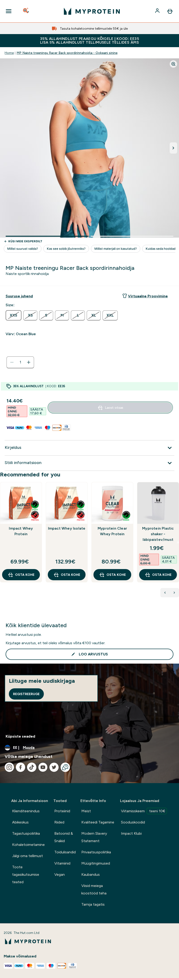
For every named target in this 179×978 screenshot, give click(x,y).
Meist (86, 811)
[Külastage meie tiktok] (31, 767)
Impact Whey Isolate (67, 528)
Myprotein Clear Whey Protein (112, 531)
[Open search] (26, 11)
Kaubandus (90, 874)
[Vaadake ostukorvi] (170, 11)
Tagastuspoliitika (26, 833)
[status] (20, 362)
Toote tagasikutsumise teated (25, 874)
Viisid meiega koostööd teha (94, 889)
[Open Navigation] (8, 11)
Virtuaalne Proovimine (148, 296)
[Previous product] (165, 592)
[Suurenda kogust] (29, 362)
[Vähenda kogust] (12, 362)
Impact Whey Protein (21, 531)
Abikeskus (20, 822)
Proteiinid (62, 811)
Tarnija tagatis (93, 904)
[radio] (13, 315)
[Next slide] (178, 542)
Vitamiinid (62, 863)
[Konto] (158, 11)
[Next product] (174, 592)
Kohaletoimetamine (28, 845)
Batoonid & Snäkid (63, 837)
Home (9, 53)
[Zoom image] (173, 64)
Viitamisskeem (143, 811)
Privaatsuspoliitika (96, 852)
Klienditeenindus (26, 811)
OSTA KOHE (24, 575)
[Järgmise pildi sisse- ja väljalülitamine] (173, 148)
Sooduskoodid (133, 822)
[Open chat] (65, 767)
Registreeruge (26, 694)
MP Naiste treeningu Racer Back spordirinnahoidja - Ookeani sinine (67, 53)
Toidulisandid (65, 852)
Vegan (59, 874)
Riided (59, 822)
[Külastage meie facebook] (20, 767)
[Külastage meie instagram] (9, 767)
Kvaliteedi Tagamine (97, 822)
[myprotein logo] (92, 11)
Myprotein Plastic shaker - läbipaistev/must (158, 534)
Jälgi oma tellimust (27, 856)
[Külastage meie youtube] (43, 767)
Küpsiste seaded (20, 736)
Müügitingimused (95, 863)
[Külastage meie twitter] (54, 767)
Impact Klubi (131, 833)
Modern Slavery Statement (94, 837)
